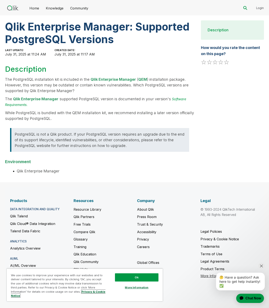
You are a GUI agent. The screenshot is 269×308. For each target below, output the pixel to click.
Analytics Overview (25, 248)
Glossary (81, 239)
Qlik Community (86, 262)
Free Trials (82, 224)
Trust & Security (150, 224)
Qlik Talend (19, 216)
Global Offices (148, 262)
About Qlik (145, 209)
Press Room (147, 217)
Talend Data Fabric (25, 231)
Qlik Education (85, 254)
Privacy (143, 239)
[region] (85, 284)
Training (80, 247)
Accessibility (146, 232)
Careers (143, 247)
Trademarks (210, 246)
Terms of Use (211, 254)
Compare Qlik (84, 232)
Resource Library (87, 209)
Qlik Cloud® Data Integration (32, 224)
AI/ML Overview (23, 265)
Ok (136, 277)
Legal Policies (211, 231)
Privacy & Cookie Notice (219, 239)
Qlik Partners (84, 217)
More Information (136, 287)
